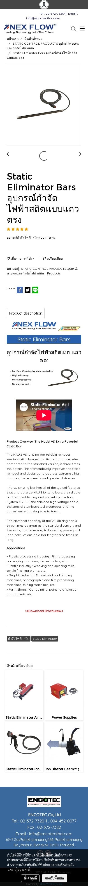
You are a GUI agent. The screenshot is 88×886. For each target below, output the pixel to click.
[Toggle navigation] (82, 29)
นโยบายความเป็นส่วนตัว (58, 865)
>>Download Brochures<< (44, 611)
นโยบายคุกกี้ (22, 869)
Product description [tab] (25, 313)
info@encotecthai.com (50, 833)
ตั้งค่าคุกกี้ (30, 878)
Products (54, 273)
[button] (71, 28)
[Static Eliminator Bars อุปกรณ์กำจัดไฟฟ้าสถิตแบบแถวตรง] (44, 105)
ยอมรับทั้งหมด (54, 878)
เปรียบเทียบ (54, 258)
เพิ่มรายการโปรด (22, 258)
